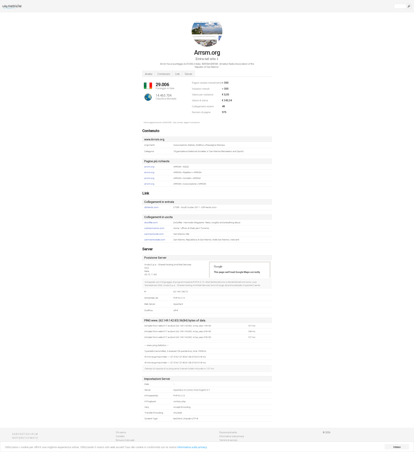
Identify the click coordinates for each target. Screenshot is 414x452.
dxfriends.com (151, 207)
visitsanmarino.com (154, 228)
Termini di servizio (228, 440)
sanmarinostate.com (154, 239)
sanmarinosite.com (154, 234)
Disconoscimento (228, 432)
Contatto (120, 436)
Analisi (148, 74)
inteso (397, 447)
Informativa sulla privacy (192, 447)
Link (177, 74)
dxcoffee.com (151, 222)
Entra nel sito (206, 59)
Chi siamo (121, 432)
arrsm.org (149, 166)
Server (188, 74)
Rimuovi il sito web (125, 440)
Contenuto (163, 74)
